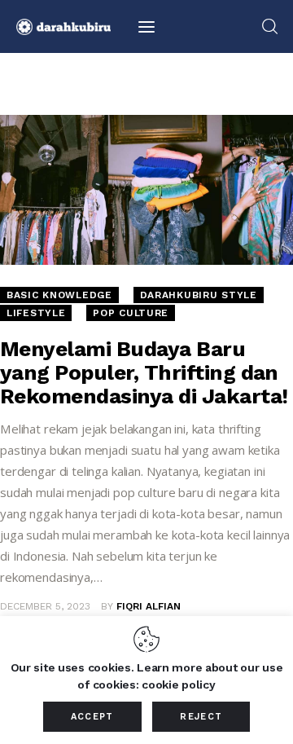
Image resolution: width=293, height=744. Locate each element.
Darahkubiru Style (198, 295)
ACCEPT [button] (92, 716)
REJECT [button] (201, 716)
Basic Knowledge (59, 295)
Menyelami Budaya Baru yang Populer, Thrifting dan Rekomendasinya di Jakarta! (143, 372)
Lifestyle (36, 313)
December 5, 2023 (45, 606)
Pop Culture (130, 313)
